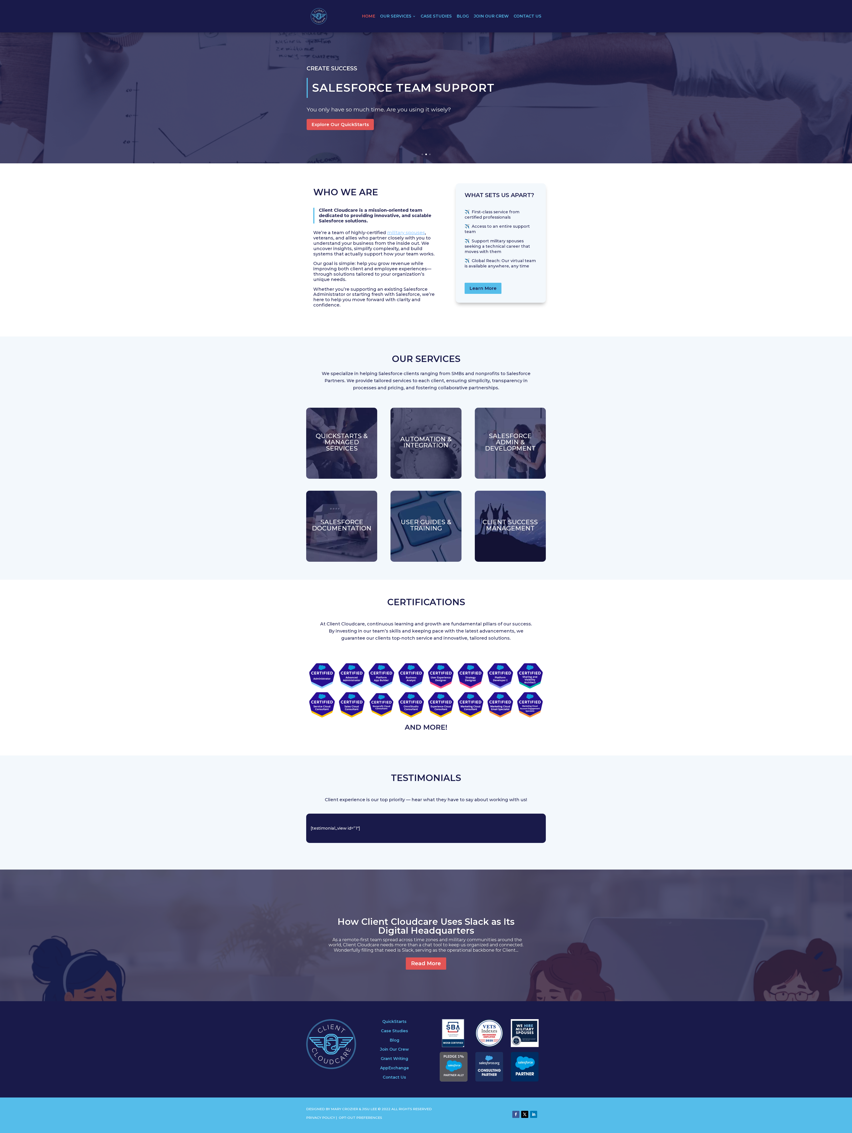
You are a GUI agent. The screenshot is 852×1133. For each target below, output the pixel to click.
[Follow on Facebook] (515, 1114)
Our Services (395, 16)
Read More (426, 963)
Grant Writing (394, 1058)
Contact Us (527, 16)
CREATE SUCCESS (332, 68)
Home (368, 16)
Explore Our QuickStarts (340, 124)
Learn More (483, 288)
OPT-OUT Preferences (360, 1117)
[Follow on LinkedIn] (533, 1114)
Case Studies (436, 16)
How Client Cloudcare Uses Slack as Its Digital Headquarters (426, 926)
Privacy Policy (320, 1117)
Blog (463, 16)
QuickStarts (394, 1021)
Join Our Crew (491, 16)
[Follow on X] (524, 1114)
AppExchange (394, 1068)
